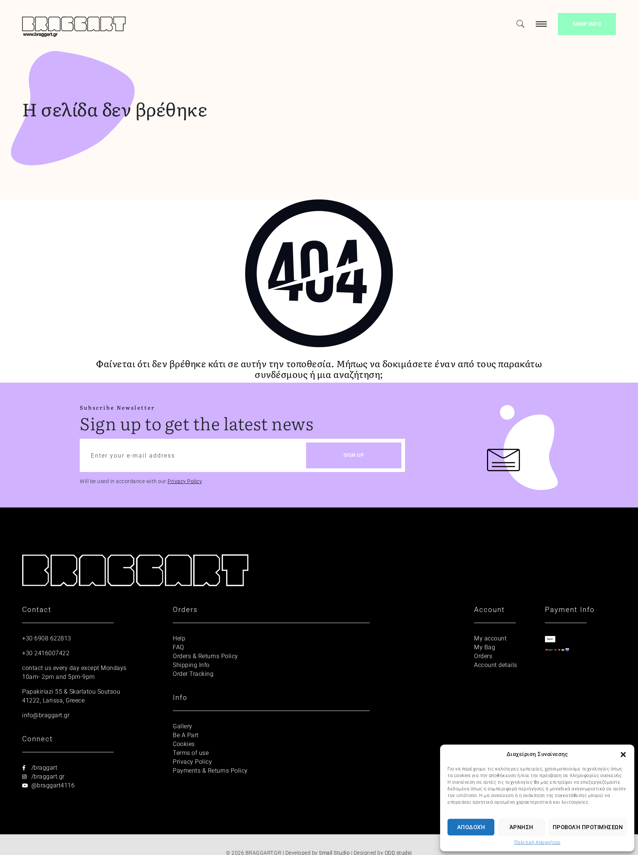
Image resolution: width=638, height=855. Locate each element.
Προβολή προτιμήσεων (588, 827)
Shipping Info (191, 664)
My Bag (484, 647)
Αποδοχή (471, 827)
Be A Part (186, 735)
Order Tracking (193, 673)
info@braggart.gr (45, 715)
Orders (483, 656)
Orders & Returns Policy (205, 656)
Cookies (184, 744)
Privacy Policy (185, 481)
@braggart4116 (52, 785)
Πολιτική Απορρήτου (537, 842)
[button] (623, 754)
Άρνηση (522, 827)
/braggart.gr (47, 776)
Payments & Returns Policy (210, 770)
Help (179, 638)
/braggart (43, 767)
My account (490, 638)
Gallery (182, 726)
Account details (495, 664)
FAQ (178, 647)
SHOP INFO (587, 24)
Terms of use (191, 752)
